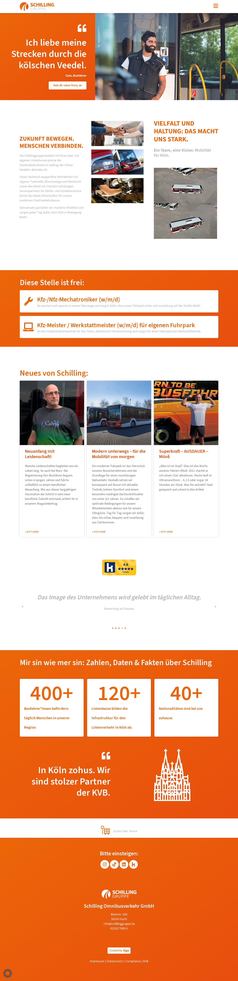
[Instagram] (104, 864)
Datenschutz (115, 961)
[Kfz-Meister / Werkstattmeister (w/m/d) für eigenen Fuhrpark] (28, 327)
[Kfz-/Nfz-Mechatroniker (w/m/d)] (28, 301)
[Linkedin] (124, 864)
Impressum (97, 961)
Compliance (133, 961)
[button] (22, 607)
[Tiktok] (114, 864)
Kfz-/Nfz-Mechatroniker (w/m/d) (78, 299)
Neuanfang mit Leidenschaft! (40, 454)
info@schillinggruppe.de (119, 924)
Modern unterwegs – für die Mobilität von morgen (118, 454)
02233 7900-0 (119, 928)
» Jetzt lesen (31, 531)
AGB (145, 961)
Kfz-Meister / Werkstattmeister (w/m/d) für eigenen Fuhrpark (116, 325)
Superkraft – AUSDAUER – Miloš (183, 454)
